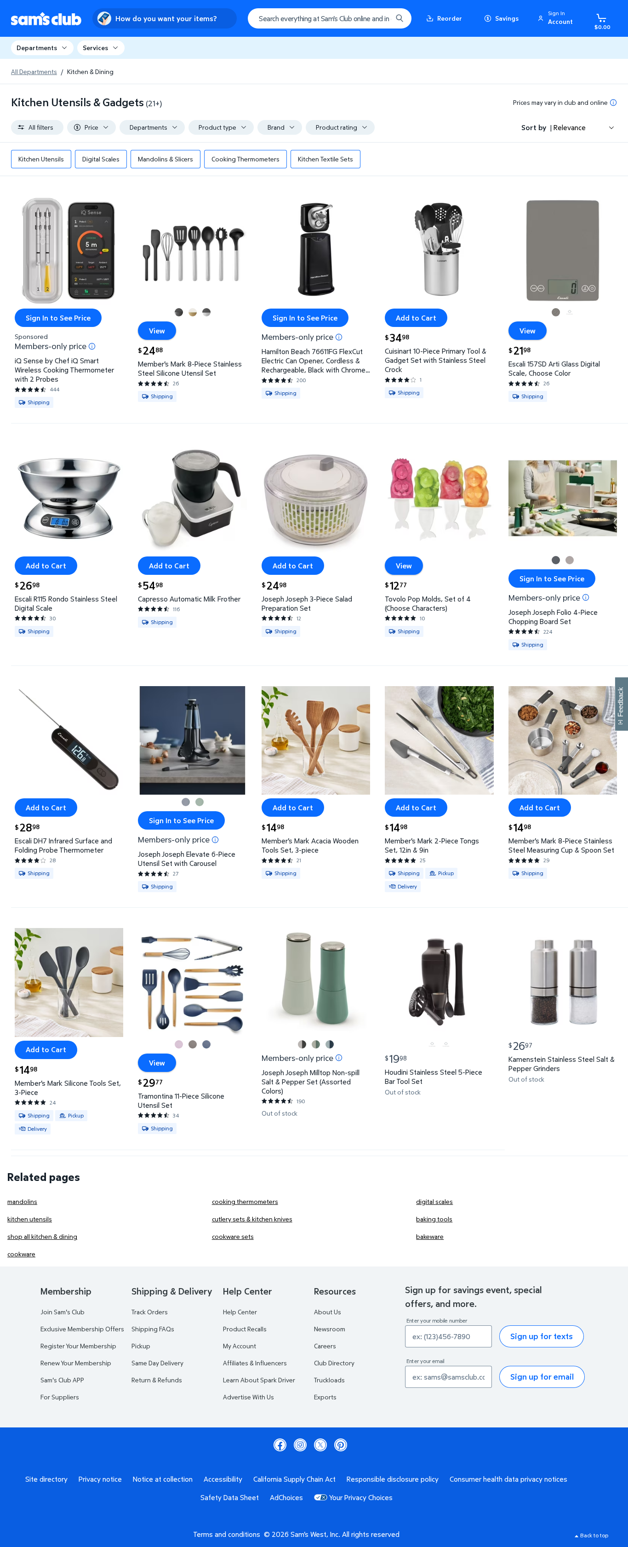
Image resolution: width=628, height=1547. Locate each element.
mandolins (22, 1201)
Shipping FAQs (152, 1328)
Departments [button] (37, 47)
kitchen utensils (29, 1219)
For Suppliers (59, 1396)
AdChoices (286, 1497)
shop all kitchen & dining (42, 1236)
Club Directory (334, 1362)
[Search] (399, 18)
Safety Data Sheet (229, 1497)
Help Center (240, 1311)
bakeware (430, 1236)
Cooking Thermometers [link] (245, 159)
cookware (21, 1253)
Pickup (140, 1345)
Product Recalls (245, 1328)
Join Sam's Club (62, 1311)
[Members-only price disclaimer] (92, 346)
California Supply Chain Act (294, 1479)
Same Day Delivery (157, 1362)
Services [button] (95, 47)
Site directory (46, 1479)
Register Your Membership (78, 1345)
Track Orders (149, 1311)
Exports (325, 1396)
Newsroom (329, 1328)
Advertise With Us (248, 1396)
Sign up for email (542, 1376)
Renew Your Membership (75, 1362)
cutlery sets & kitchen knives (252, 1219)
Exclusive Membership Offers (82, 1328)
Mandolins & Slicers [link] (165, 159)
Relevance (570, 127)
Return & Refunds (156, 1379)
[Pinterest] (340, 1445)
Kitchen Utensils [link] (41, 159)
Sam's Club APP (62, 1379)
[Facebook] (279, 1445)
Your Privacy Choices (361, 1497)
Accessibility (223, 1479)
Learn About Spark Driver (259, 1379)
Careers (325, 1345)
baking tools (434, 1219)
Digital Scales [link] (101, 159)
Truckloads (329, 1379)
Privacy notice (100, 1479)
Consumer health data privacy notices (508, 1479)
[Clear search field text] (378, 18)
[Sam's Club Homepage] (46, 18)
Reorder (449, 18)
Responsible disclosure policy (393, 1479)
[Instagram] (300, 1445)
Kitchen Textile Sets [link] (325, 159)
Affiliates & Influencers (255, 1362)
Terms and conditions (226, 1534)
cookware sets (233, 1236)
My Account (239, 1345)
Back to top (594, 1535)
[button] (556, 18)
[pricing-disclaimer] (613, 102)
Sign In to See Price (58, 318)
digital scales (434, 1201)
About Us (327, 1311)
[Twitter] (320, 1445)
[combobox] (329, 18)
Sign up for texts (541, 1336)
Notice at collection (163, 1479)
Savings (507, 18)
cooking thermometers (245, 1201)
